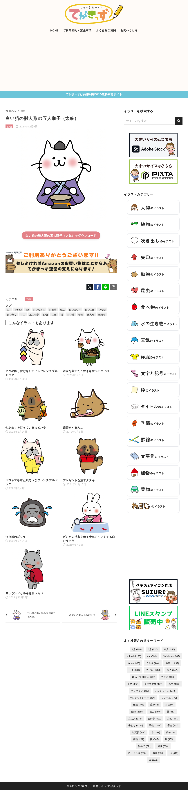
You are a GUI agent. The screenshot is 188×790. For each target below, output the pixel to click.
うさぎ (152, 663)
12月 (169, 649)
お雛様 (52, 309)
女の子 (154, 718)
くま (134, 670)
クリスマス (153, 684)
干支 (172, 725)
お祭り (172, 663)
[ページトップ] (179, 781)
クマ (132, 684)
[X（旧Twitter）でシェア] (89, 287)
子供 (155, 725)
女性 (172, 718)
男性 (163, 746)
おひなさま (39, 309)
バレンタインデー (142, 697)
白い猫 (70, 314)
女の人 (135, 718)
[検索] (178, 121)
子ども (135, 725)
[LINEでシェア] (105, 287)
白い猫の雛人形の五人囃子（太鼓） (50, 235)
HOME (12, 110)
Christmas (171, 656)
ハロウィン (140, 690)
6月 (153, 649)
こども (153, 670)
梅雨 (138, 739)
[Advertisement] (94, 63)
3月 (9, 309)
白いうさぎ (137, 753)
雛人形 (90, 314)
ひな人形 (90, 309)
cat (27, 309)
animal (18, 309)
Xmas (134, 663)
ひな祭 (102, 309)
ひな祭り (12, 314)
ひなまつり (75, 309)
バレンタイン (165, 690)
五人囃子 (34, 314)
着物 (80, 314)
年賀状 (138, 732)
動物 (23, 110)
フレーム (169, 697)
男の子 (144, 746)
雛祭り (101, 314)
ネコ (23, 314)
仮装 (138, 704)
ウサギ (167, 677)
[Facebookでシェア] (97, 287)
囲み (155, 711)
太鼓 (54, 314)
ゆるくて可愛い (143, 677)
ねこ (62, 309)
